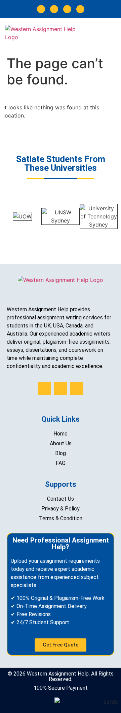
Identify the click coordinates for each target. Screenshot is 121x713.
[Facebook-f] (41, 9)
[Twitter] (67, 9)
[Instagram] (54, 9)
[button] (114, 35)
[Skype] (80, 9)
